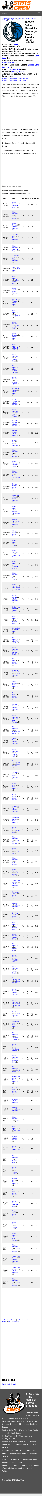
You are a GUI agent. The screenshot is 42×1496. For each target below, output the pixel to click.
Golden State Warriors (16, 608)
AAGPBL (36, 1415)
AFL (24, 1430)
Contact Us (15, 1465)
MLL (16, 1451)
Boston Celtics (14, 289)
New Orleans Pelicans (16, 300)
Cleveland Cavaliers (15, 400)
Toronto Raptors (14, 217)
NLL (21, 1451)
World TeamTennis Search (12, 1462)
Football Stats (7, 1430)
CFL (20, 1430)
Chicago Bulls (16, 315)
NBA (16, 44)
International (18, 1442)
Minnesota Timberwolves (16, 512)
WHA (21, 1436)
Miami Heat (15, 267)
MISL (35, 1445)
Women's (32, 1442)
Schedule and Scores (23, 1468)
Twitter (4, 1471)
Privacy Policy (8, 1468)
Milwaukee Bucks (15, 531)
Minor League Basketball (28, 1424)
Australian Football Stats (11, 1453)
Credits (23, 1465)
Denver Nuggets (15, 250)
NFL (15, 1430)
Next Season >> (13, 20)
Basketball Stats (8, 1421)
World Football (7, 1445)
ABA (22, 1421)
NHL (15, 1436)
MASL (29, 1445)
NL (30, 1415)
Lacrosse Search (30, 1451)
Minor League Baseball (12, 1418)
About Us (5, 1465)
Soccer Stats (7, 1442)
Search (25, 1418)
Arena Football (33, 1430)
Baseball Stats (31, 1412)
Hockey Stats (7, 1436)
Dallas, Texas (17, 72)
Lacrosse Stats (7, 1451)
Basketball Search (9, 1384)
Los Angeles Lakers (15, 496)
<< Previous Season (9, 18)
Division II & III (20, 1445)
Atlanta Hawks (15, 206)
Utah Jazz (15, 903)
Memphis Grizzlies (14, 431)
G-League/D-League (10, 1424)
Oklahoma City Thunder (16, 476)
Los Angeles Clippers (14, 370)
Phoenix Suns (8, 63)
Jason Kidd (14, 69)
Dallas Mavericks (15, 203)
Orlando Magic (14, 659)
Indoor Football (9, 1433)
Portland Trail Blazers (16, 556)
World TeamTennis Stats (26, 1459)
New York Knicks (15, 642)
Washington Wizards (15, 389)
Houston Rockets (14, 224)
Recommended (33, 1465)
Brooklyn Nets (14, 441)
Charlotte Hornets (14, 484)
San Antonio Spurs (15, 281)
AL (27, 1415)
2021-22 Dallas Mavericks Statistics (15, 78)
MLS (26, 1442)
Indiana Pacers (15, 465)
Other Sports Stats (9, 1459)
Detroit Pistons (14, 795)
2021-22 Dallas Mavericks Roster (15, 80)
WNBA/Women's (32, 1421)
